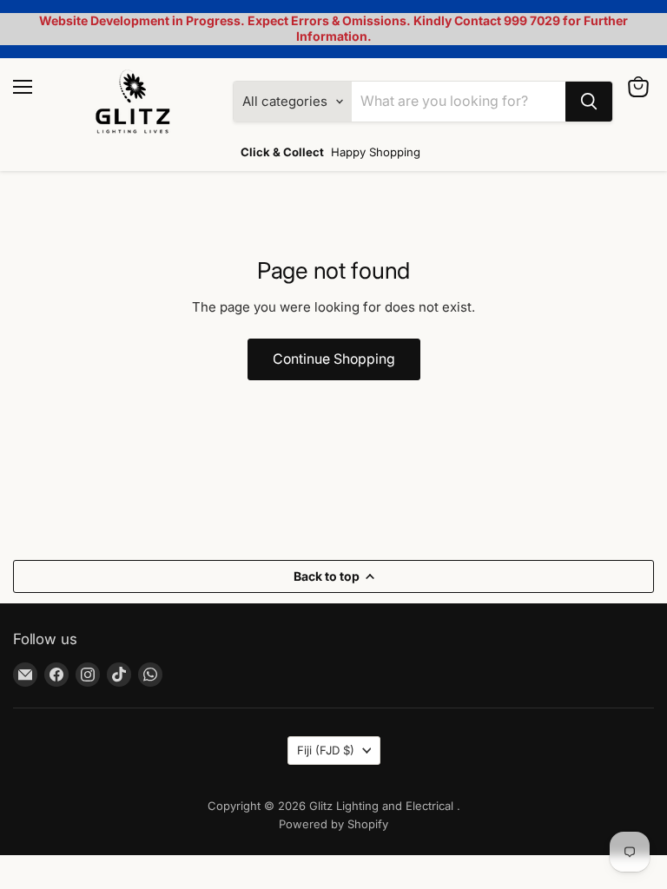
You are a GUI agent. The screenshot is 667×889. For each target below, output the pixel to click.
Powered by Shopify (333, 824)
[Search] (588, 102)
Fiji (325, 750)
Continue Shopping (334, 359)
